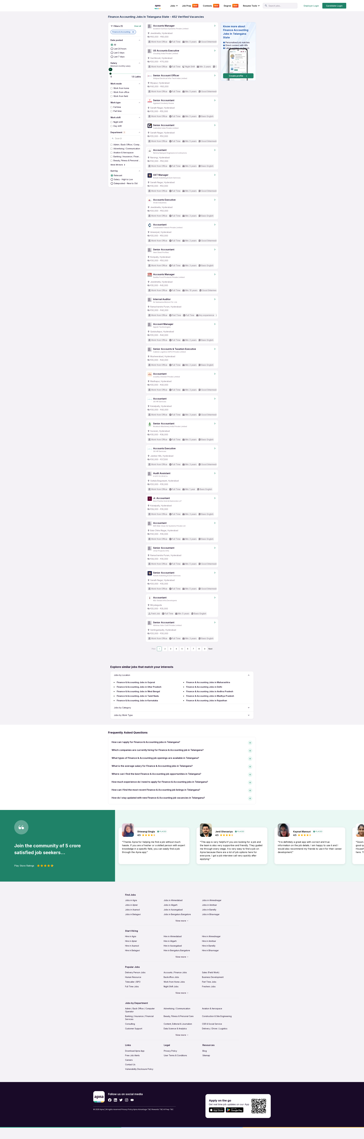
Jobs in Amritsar (209, 905)
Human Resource (133, 977)
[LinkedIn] (115, 1100)
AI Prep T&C (168, 1109)
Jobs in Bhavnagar (211, 914)
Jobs (172, 6)
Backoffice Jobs (171, 977)
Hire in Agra (130, 936)
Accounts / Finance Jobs (175, 972)
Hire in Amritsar (209, 941)
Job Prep (189, 6)
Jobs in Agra (131, 900)
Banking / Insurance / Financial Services (139, 1017)
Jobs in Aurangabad (173, 909)
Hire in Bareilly (208, 946)
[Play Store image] (236, 1110)
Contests (210, 6)
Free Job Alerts (132, 1055)
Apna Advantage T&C (142, 1109)
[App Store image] (217, 1110)
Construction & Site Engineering (217, 1016)
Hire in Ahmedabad (173, 936)
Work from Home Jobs (174, 982)
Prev (154, 649)
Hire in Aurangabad (173, 946)
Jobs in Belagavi (133, 914)
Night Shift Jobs (171, 986)
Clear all (137, 26)
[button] (123, 32)
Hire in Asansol (132, 946)
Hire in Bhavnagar (210, 950)
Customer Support (133, 1028)
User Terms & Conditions (175, 1055)
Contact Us (130, 1064)
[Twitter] (121, 1100)
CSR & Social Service (212, 1024)
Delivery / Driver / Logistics (214, 1028)
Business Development (213, 977)
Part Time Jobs (209, 982)
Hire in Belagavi (132, 950)
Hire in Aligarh (170, 941)
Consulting (130, 1024)
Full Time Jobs (132, 986)
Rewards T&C (157, 1109)
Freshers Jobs (209, 986)
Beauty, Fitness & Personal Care (179, 1016)
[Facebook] (109, 1100)
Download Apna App (134, 1051)
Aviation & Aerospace (212, 1008)
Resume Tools (250, 6)
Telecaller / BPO (132, 982)
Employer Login (311, 6)
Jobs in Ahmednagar (211, 900)
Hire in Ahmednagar (211, 936)
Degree (230, 6)
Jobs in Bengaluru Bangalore (177, 914)
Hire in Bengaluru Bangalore (177, 950)
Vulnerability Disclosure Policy (139, 1069)
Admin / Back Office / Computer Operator (140, 1010)
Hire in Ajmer (131, 941)
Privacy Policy (170, 1051)
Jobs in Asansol (132, 909)
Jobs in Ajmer (131, 905)
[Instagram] (126, 1100)
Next (210, 649)
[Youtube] (132, 1100)
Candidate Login (334, 6)
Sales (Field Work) (210, 972)
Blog (204, 1051)
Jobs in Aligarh (170, 905)
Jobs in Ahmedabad (173, 900)
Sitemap (206, 1055)
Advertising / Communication (177, 1008)
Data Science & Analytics (175, 1028)
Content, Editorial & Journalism (178, 1024)
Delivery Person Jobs (135, 972)
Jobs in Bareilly (209, 909)
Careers (129, 1060)
